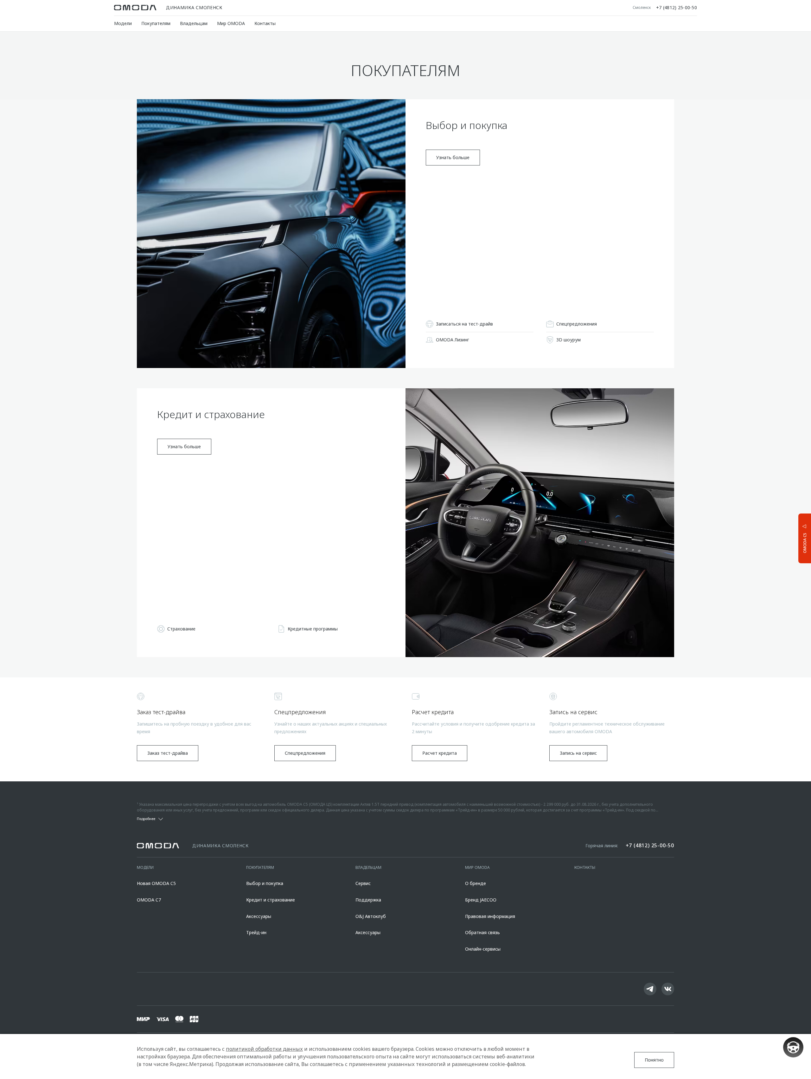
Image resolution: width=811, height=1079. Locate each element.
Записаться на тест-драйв (464, 324)
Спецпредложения (305, 753)
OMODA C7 (149, 900)
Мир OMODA (231, 23)
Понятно (654, 1060)
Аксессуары (258, 916)
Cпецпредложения (576, 324)
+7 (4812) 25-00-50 (676, 7)
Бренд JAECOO (480, 900)
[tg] (650, 989)
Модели (123, 23)
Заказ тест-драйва (167, 753)
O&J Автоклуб (370, 916)
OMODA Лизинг (452, 340)
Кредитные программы (313, 629)
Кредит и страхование (270, 900)
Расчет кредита (439, 753)
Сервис (363, 883)
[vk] (667, 989)
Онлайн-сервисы (483, 949)
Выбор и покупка (264, 883)
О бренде (475, 883)
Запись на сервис (578, 753)
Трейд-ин (256, 932)
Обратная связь (482, 932)
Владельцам (194, 23)
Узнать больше (452, 157)
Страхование (181, 629)
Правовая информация (490, 916)
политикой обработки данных (264, 1048)
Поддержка (368, 900)
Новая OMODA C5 (156, 883)
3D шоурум (568, 340)
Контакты (265, 23)
